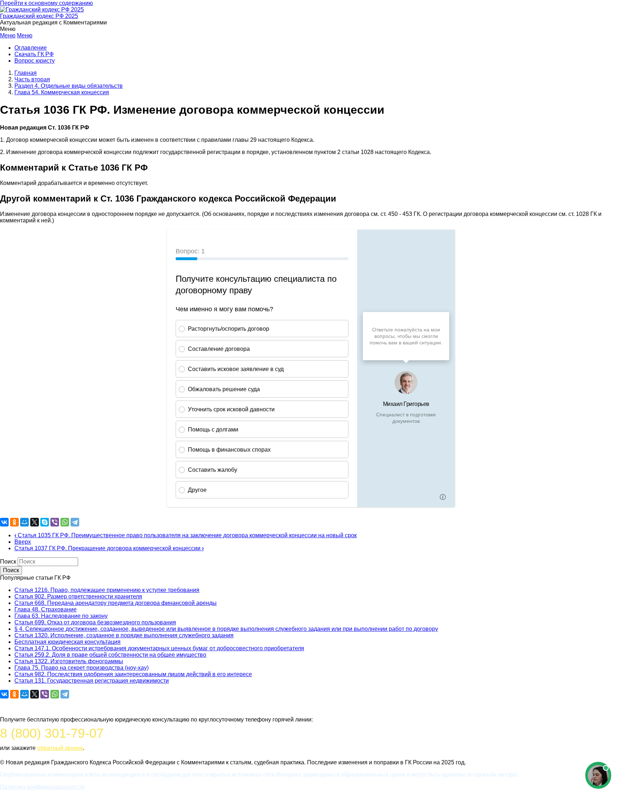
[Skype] (44, 522)
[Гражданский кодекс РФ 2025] (42, 9)
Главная (25, 73)
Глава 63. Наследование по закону (61, 616)
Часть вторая (32, 79)
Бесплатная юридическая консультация (67, 642)
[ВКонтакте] (4, 522)
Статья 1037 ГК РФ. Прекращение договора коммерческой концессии (109, 548)
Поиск (8, 561)
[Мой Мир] (24, 522)
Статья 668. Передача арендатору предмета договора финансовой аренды (115, 603)
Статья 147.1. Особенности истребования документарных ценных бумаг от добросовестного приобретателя (159, 648)
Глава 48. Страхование (45, 609)
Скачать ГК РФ (34, 54)
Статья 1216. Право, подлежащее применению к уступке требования (106, 590)
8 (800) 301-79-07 (52, 733)
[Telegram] (75, 522)
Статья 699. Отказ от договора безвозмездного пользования (95, 622)
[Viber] (54, 522)
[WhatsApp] (64, 522)
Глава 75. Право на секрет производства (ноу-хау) (81, 668)
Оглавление (30, 48)
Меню (7, 35)
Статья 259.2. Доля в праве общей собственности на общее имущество (110, 655)
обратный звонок (60, 748)
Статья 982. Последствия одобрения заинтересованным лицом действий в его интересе (133, 674)
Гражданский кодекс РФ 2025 (39, 16)
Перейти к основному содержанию (46, 3)
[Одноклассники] (14, 522)
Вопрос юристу (34, 61)
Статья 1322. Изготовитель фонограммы (68, 661)
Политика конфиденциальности (42, 787)
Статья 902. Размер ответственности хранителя (78, 596)
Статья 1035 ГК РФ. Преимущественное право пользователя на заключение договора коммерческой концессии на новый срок (185, 535)
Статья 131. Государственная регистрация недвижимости (91, 681)
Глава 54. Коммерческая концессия (61, 92)
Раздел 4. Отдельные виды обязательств (68, 86)
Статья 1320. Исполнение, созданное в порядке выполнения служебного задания (124, 635)
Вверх (22, 542)
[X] (34, 522)
